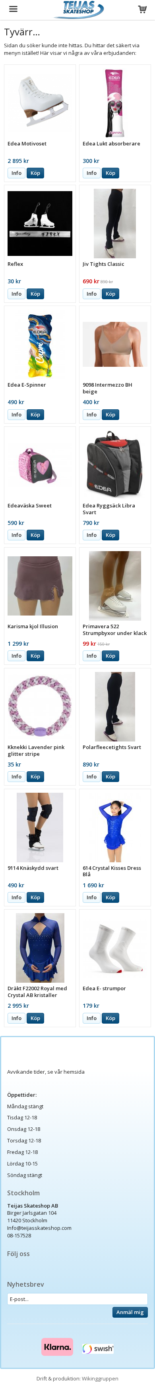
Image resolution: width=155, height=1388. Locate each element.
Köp (35, 172)
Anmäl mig (130, 1312)
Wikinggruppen (100, 1378)
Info (16, 172)
